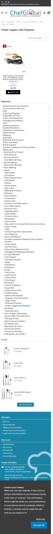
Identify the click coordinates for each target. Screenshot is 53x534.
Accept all (39, 525)
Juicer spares (10, 244)
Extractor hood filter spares (16, 203)
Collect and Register (11, 113)
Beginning (5, 101)
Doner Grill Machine (12, 237)
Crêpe (7, 229)
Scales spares (10, 185)
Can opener (9, 175)
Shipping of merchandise (12, 428)
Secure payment (9, 425)
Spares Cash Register (13, 295)
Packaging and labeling (13, 121)
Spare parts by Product (13, 152)
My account (7, 447)
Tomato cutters (11, 216)
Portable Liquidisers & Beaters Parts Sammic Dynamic (23, 240)
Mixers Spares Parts (13, 178)
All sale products (25, 405)
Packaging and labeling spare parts (19, 252)
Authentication (8, 444)
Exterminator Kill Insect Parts (16, 249)
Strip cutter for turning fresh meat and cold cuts (24, 224)
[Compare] (13, 72)
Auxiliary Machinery (11, 128)
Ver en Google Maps (23, 472)
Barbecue (8, 193)
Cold (5, 123)
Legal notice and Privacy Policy (14, 433)
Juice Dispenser (11, 234)
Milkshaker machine (13, 191)
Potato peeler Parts (12, 290)
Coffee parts (9, 198)
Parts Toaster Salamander (15, 313)
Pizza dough (9, 280)
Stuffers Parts (10, 247)
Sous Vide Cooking (12, 206)
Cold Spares (9, 180)
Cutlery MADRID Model (22, 392)
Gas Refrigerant (10, 162)
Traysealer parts (11, 311)
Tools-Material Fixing (12, 160)
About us (6, 422)
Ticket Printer (10, 277)
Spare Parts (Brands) (13, 165)
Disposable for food (11, 116)
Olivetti (13, 83)
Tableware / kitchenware (13, 130)
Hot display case (11, 324)
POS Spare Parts (11, 318)
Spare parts (8, 150)
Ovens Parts (9, 272)
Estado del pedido (9, 456)
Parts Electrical (10, 155)
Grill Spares (9, 267)
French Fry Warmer (12, 285)
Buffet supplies (9, 145)
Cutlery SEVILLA (20, 378)
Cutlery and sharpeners (13, 118)
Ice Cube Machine (12, 254)
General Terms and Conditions (14, 431)
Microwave (9, 283)
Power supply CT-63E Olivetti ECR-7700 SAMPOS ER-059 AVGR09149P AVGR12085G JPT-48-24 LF (13, 79)
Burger (7, 270)
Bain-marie (9, 188)
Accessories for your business (16, 106)
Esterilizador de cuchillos (15, 334)
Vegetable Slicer (11, 211)
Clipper (7, 262)
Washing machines (11, 125)
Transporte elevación (13, 331)
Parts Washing (10, 167)
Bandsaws (8, 308)
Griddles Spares (11, 293)
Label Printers (10, 275)
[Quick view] (16, 72)
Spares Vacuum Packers (15, 321)
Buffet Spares (10, 196)
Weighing (7, 135)
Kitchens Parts (10, 209)
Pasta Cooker (10, 221)
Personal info (8, 450)
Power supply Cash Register (18, 306)
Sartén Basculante (12, 329)
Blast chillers (9, 173)
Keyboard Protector (13, 303)
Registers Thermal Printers (16, 298)
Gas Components (11, 157)
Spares (7, 170)
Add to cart (14, 92)
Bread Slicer (9, 219)
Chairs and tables (10, 142)
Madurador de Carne (13, 326)
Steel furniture (9, 133)
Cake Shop (7, 138)
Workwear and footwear (13, 140)
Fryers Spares (10, 257)
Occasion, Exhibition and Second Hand (19, 147)
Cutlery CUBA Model (21, 349)
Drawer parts (10, 201)
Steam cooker (10, 227)
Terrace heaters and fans (14, 108)
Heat (5, 111)
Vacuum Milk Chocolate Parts (17, 316)
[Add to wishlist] (10, 72)
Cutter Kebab (10, 214)
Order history (8, 453)
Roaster (7, 183)
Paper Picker (10, 301)
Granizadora (9, 265)
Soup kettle (9, 288)
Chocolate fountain (12, 260)
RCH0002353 (13, 85)
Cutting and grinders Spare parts (18, 232)
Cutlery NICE (18, 363)
